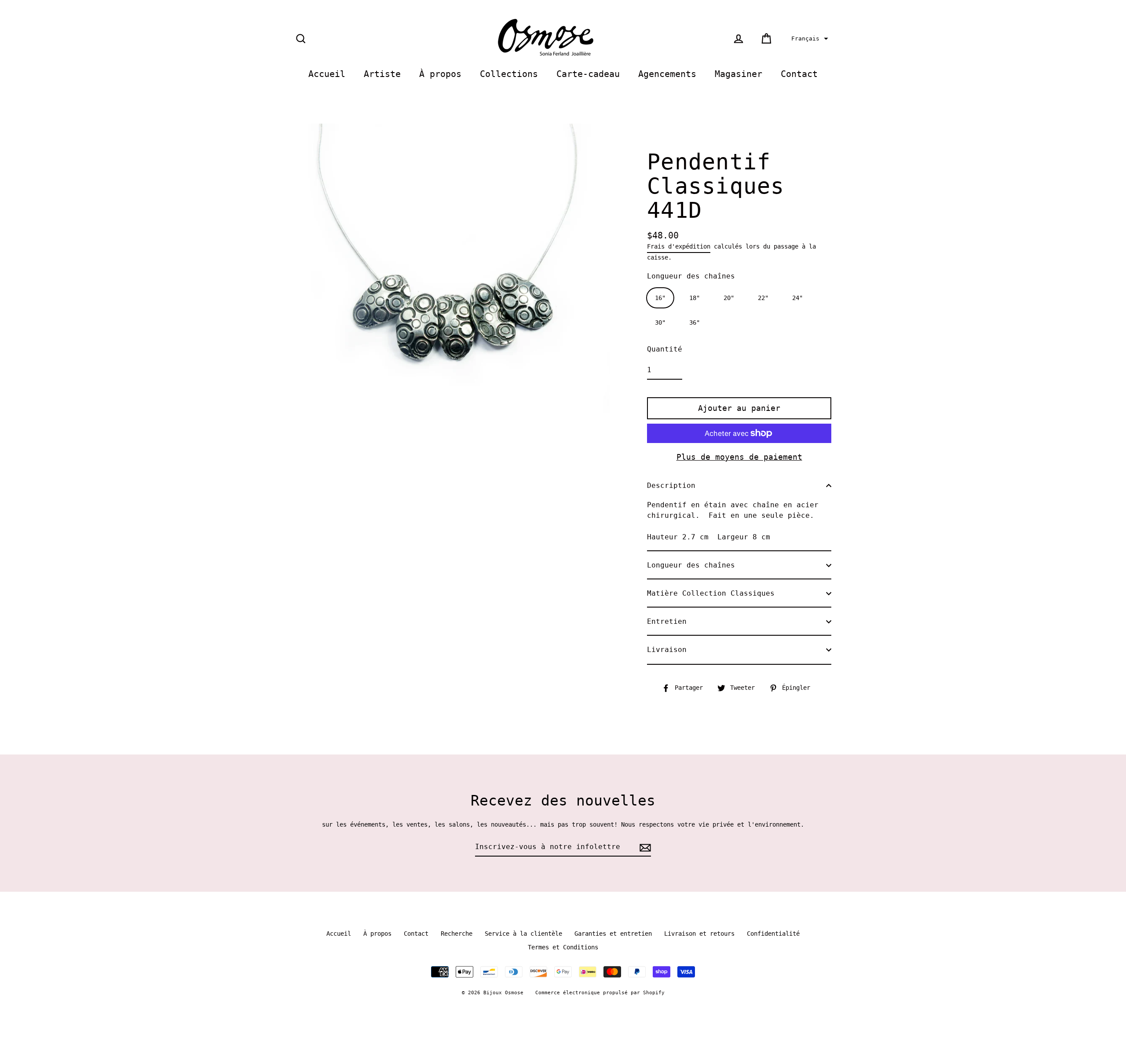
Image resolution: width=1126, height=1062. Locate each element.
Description (671, 485)
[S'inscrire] (644, 847)
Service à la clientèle (523, 933)
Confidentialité (773, 933)
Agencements (667, 74)
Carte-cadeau (588, 74)
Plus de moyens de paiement (739, 456)
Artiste (382, 74)
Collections (509, 74)
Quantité (664, 349)
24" (797, 297)
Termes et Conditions (563, 947)
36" (694, 322)
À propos (440, 74)
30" (660, 322)
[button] (808, 38)
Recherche (456, 933)
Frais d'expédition (678, 246)
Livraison (667, 649)
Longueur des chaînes (691, 276)
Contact (799, 74)
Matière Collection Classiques (711, 593)
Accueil (326, 74)
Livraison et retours (699, 933)
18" (694, 297)
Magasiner (738, 74)
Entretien (667, 621)
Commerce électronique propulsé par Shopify (600, 993)
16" (660, 297)
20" (729, 297)
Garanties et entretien (613, 933)
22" (763, 297)
